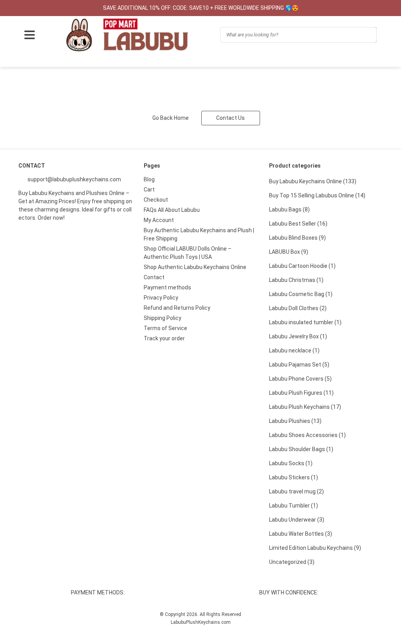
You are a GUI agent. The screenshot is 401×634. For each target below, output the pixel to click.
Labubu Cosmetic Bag (300, 294)
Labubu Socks (290, 463)
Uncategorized (291, 562)
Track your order (164, 338)
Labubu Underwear (296, 520)
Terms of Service (165, 328)
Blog (149, 179)
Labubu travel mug (296, 491)
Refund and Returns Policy (177, 308)
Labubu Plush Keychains (305, 407)
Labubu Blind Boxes (297, 238)
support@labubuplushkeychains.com (73, 179)
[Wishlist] (48, 60)
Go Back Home (170, 118)
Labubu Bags (289, 209)
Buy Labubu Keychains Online (312, 181)
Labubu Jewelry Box (298, 336)
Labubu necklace (294, 350)
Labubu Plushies (295, 421)
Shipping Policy (162, 318)
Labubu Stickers (293, 477)
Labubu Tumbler (293, 505)
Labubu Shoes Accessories (307, 435)
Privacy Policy (161, 297)
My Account (159, 220)
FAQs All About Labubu (172, 210)
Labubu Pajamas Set (299, 364)
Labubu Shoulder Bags (301, 449)
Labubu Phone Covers (300, 379)
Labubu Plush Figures (301, 393)
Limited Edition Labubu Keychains (315, 548)
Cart (149, 189)
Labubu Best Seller (298, 223)
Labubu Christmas (296, 280)
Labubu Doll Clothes (298, 308)
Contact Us (230, 118)
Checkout (156, 200)
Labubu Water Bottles (300, 534)
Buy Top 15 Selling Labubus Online (317, 195)
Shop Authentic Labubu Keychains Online (195, 267)
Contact (154, 277)
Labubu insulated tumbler (305, 322)
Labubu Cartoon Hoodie (302, 266)
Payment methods (167, 287)
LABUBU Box (288, 252)
